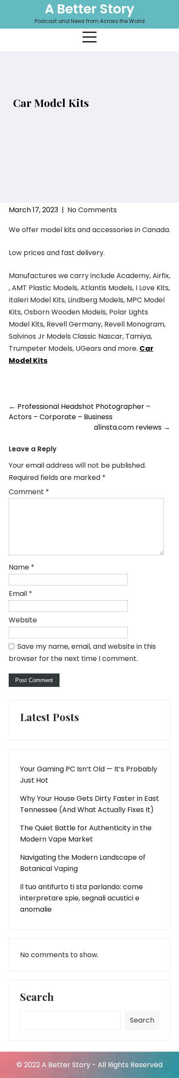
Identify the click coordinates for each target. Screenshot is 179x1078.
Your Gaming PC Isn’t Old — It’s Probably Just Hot (88, 774)
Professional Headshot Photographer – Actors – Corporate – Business (79, 411)
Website (23, 620)
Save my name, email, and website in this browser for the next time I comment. (82, 652)
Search (37, 997)
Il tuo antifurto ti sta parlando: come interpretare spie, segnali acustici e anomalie (81, 898)
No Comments (92, 210)
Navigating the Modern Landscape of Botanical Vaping (83, 863)
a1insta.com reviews (132, 427)
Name (21, 567)
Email (20, 594)
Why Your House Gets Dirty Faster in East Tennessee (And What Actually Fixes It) (89, 804)
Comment (29, 492)
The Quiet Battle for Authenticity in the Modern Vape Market (86, 833)
